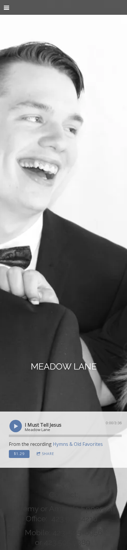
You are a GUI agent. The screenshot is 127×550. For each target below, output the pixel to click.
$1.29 (19, 453)
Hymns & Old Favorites (78, 444)
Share (48, 453)
